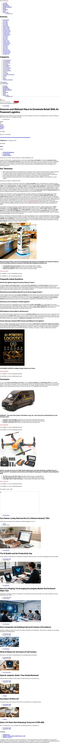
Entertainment (7, 7)
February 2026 (6, 27)
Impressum (6, 734)
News (4, 8)
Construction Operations (8, 74)
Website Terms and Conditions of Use (14, 736)
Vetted (5, 3)
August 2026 (6, 19)
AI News (5, 71)
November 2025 (6, 31)
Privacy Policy (7, 737)
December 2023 (6, 51)
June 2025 (5, 38)
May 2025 (5, 39)
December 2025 (6, 30)
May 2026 (5, 23)
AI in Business (6, 61)
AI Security (5, 73)
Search (16, 102)
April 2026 (5, 25)
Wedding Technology (8, 79)
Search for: (2, 100)
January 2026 (6, 29)
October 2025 (6, 33)
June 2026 (5, 22)
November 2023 (6, 52)
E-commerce (6, 153)
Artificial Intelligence (8, 152)
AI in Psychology (7, 68)
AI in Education (6, 62)
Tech (4, 11)
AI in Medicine (6, 65)
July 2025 (5, 36)
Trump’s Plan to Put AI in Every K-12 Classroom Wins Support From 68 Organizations (15, 137)
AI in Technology (7, 70)
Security (5, 9)
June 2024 (5, 47)
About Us (5, 12)
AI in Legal (5, 64)
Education (6, 5)
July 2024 (5, 46)
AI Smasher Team (7, 558)
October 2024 (6, 42)
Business (5, 4)
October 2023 (6, 53)
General (5, 75)
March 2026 (6, 26)
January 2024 (6, 50)
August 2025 (6, 35)
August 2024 (6, 44)
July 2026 (5, 21)
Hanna (1, 146)
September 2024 (6, 43)
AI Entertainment (7, 60)
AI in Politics (6, 66)
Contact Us (9, 13)
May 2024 (5, 48)
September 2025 (6, 34)
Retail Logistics (7, 155)
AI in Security (6, 69)
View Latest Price (4, 271)
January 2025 (6, 40)
